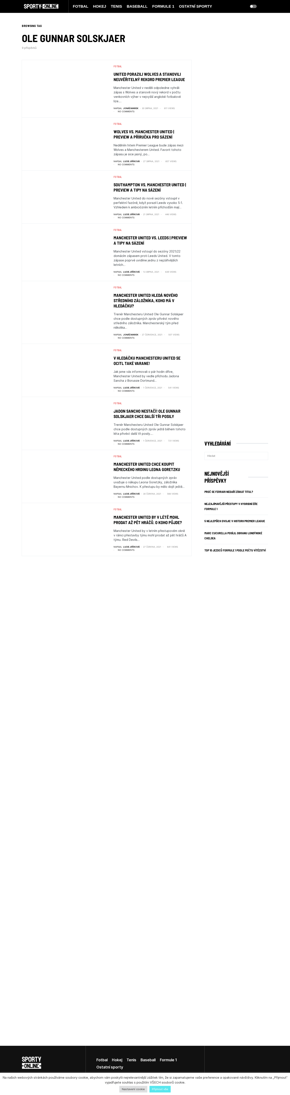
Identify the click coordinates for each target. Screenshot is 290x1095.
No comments (126, 111)
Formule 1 (168, 1060)
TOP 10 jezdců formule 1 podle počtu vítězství (235, 550)
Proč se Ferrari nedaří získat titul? (228, 492)
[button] (253, 6)
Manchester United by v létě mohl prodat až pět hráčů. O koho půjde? (148, 520)
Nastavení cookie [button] (133, 1089)
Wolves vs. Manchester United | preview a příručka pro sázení (144, 134)
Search (264, 456)
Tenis (131, 1060)
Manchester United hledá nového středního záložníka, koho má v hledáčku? (146, 300)
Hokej (117, 1060)
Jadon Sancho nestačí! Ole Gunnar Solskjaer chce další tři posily (147, 413)
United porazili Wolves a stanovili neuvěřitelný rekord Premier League (149, 77)
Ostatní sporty (109, 1067)
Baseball (148, 1060)
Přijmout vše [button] (160, 1089)
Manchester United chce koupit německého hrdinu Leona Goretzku (147, 466)
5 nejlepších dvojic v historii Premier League (234, 521)
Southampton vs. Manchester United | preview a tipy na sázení (150, 187)
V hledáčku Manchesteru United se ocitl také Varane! (147, 360)
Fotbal (118, 66)
